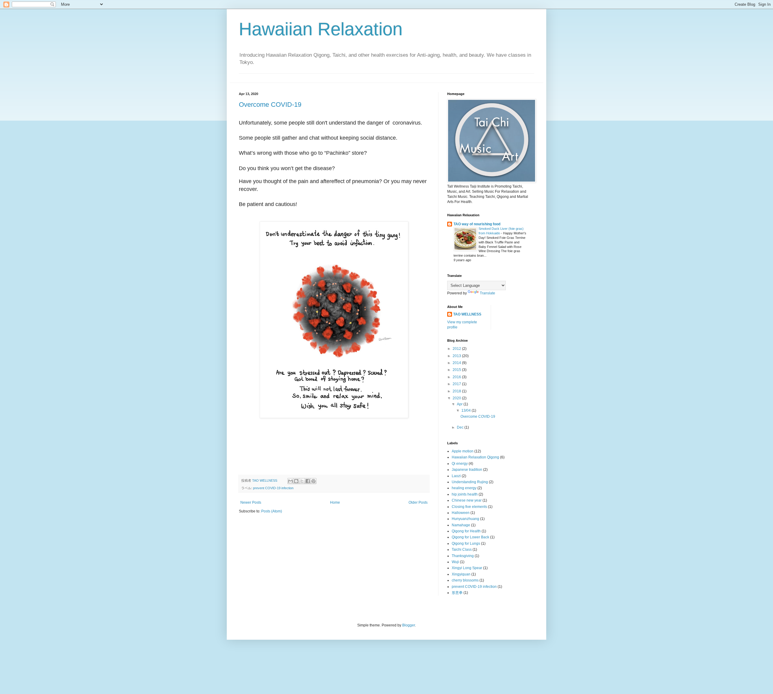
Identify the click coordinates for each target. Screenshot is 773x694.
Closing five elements (469, 507)
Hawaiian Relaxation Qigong (475, 457)
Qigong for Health (466, 531)
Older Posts (418, 502)
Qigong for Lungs (466, 543)
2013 (457, 356)
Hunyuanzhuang (465, 519)
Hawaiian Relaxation (321, 29)
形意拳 (457, 593)
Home (335, 502)
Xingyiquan (461, 574)
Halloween (461, 513)
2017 (457, 384)
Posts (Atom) (271, 511)
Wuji (455, 562)
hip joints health (465, 494)
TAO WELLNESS (467, 314)
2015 (457, 370)
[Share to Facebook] (308, 481)
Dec (460, 427)
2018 (457, 391)
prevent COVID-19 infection (273, 488)
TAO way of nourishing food (477, 224)
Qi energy (460, 463)
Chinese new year (467, 500)
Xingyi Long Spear (467, 568)
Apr (460, 404)
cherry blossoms (465, 580)
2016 (457, 377)
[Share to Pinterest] (313, 481)
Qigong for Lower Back (470, 537)
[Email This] (290, 481)
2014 (457, 363)
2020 (457, 398)
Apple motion (462, 451)
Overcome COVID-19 (270, 104)
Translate (487, 293)
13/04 (466, 410)
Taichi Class (462, 549)
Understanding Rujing (470, 482)
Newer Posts (250, 502)
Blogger (408, 625)
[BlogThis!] (296, 481)
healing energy (464, 488)
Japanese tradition (467, 469)
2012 (457, 349)
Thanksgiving (463, 556)
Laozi (456, 476)
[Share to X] (302, 481)
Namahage (461, 525)
